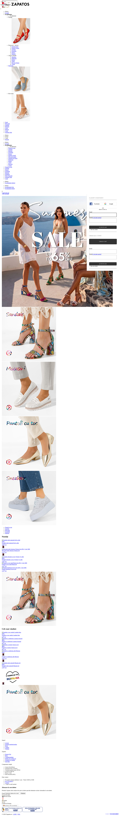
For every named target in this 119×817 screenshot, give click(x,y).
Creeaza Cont (103, 241)
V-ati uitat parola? (96, 217)
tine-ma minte (94, 229)
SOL (19, 814)
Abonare (23, 793)
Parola (90, 217)
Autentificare (103, 227)
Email (90, 212)
